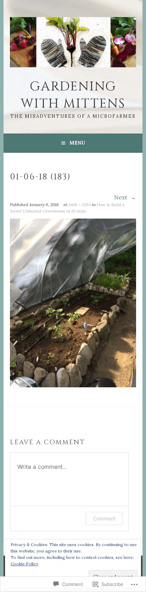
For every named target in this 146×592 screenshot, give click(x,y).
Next (121, 197)
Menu (77, 143)
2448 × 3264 (79, 204)
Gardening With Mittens (73, 95)
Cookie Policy (24, 563)
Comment (104, 518)
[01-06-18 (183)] (73, 385)
